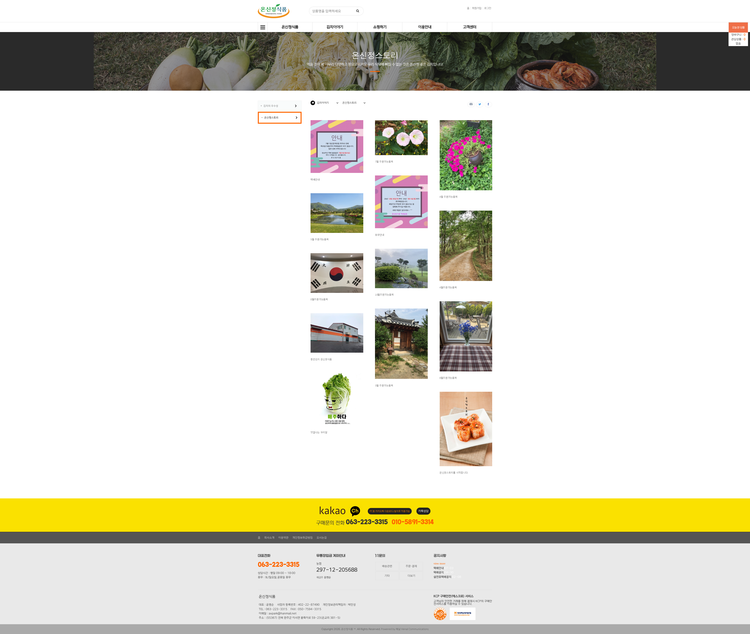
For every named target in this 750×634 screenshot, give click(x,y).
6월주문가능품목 (448, 378)
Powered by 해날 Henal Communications (405, 629)
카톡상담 (423, 511)
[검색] (358, 11)
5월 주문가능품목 (320, 239)
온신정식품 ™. (348, 629)
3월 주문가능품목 (384, 385)
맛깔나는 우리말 (319, 432)
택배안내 (315, 179)
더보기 (411, 575)
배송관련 (387, 566)
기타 (387, 575)
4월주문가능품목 (448, 287)
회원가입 (476, 8)
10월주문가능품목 (384, 294)
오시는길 (322, 537)
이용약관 (283, 537)
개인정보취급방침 (302, 537)
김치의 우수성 (270, 106)
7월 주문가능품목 (384, 161)
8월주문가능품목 (319, 299)
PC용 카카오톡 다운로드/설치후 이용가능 (390, 511)
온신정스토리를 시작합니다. (453, 472)
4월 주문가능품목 (448, 197)
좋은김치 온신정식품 (321, 359)
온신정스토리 (271, 117)
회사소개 (269, 537)
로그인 (487, 8)
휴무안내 (379, 235)
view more (439, 563)
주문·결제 (411, 566)
